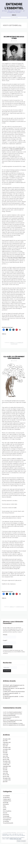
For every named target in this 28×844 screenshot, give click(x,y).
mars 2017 (5, 745)
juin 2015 (5, 768)
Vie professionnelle (8, 823)
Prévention (6, 814)
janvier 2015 (6, 776)
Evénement (6, 804)
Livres (4, 807)
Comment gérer (7, 799)
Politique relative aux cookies (15, 838)
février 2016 (6, 757)
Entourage (5, 802)
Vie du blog (6, 821)
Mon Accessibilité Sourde (16, 148)
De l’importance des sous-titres (14, 37)
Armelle (12, 342)
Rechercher (13, 17)
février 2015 (6, 774)
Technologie (6, 816)
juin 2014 (5, 781)
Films (4, 806)
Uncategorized (7, 819)
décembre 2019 (6, 739)
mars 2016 (5, 756)
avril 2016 (5, 754)
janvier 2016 (6, 759)
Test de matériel (7, 817)
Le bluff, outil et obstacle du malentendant (14, 691)
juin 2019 (5, 740)
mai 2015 (5, 769)
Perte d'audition (7, 811)
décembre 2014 (6, 778)
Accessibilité (19, 342)
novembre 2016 (7, 749)
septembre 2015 (7, 766)
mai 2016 (5, 752)
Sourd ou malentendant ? (15, 712)
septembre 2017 (7, 742)
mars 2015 (5, 773)
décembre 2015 (6, 761)
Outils (4, 809)
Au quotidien (14, 344)
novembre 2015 (6, 763)
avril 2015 (5, 771)
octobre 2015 (6, 764)
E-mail (5, 640)
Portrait (5, 812)
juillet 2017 (5, 744)
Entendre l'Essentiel (14, 6)
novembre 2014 (7, 780)
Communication (20, 606)
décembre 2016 (6, 747)
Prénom (5, 634)
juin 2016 (5, 751)
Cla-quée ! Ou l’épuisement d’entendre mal (14, 357)
